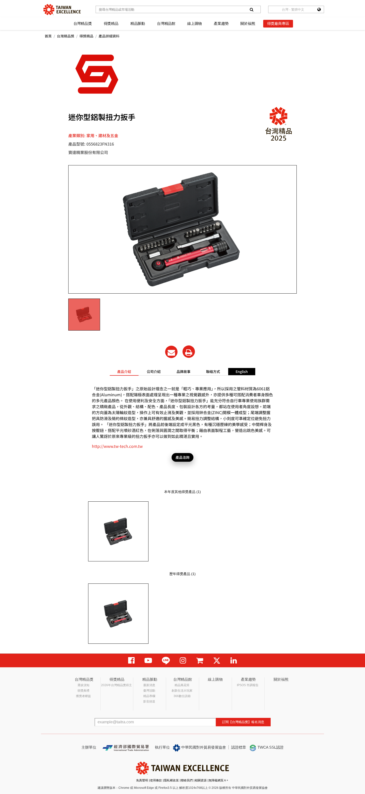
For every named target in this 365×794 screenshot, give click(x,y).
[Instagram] (183, 660)
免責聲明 (142, 780)
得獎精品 (111, 23)
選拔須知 (83, 685)
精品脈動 (137, 23)
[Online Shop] (199, 660)
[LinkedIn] (233, 660)
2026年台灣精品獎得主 (116, 685)
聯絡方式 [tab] (213, 371)
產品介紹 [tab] (124, 371)
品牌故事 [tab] (183, 371)
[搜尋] (251, 9)
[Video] (148, 660)
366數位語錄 (182, 696)
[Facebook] (131, 660)
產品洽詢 (182, 457)
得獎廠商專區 (278, 23)
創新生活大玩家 (182, 690)
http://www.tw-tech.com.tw (117, 446)
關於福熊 (247, 23)
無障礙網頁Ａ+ (218, 780)
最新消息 (149, 685)
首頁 (48, 35)
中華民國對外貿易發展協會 (203, 747)
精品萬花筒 (182, 685)
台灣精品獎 (82, 23)
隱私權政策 (171, 780)
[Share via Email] (171, 352)
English (242, 371)
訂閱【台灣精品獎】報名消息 (243, 722)
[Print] (188, 351)
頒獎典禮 (83, 690)
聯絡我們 (187, 780)
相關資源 (201, 780)
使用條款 (156, 780)
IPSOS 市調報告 (247, 685)
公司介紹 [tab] (154, 371)
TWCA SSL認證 (270, 747)
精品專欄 (149, 696)
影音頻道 (149, 701)
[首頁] (62, 9)
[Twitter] (216, 660)
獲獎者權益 (83, 696)
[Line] (166, 660)
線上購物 (194, 23)
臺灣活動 (149, 690)
